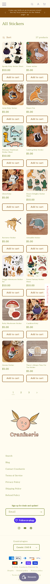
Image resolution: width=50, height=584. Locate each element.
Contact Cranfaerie (15, 469)
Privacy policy (36, 571)
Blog (8, 462)
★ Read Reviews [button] (47, 295)
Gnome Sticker (8, 365)
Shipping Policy (13, 489)
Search (9, 456)
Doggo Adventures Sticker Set (12, 281)
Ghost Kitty (6, 194)
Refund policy (22, 571)
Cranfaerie (23, 567)
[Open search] (32, 4)
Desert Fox (30, 108)
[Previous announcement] (5, 12)
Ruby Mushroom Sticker (12, 323)
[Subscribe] (41, 512)
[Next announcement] (45, 12)
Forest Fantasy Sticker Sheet (35, 281)
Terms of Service (14, 475)
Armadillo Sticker (33, 238)
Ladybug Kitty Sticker (35, 150)
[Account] (38, 4)
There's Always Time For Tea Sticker (36, 366)
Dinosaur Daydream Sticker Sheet (10, 151)
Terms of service (19, 575)
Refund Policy (13, 495)
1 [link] (13, 392)
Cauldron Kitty (32, 323)
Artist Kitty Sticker (9, 108)
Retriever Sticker (9, 238)
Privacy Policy (13, 482)
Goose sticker (31, 66)
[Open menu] (4, 4)
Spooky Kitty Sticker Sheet (12, 66)
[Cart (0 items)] (44, 4)
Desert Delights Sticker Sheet (35, 195)
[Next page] (37, 392)
